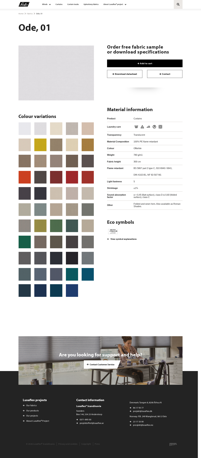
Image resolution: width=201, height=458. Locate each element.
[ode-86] (40, 242)
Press (97, 444)
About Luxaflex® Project (37, 420)
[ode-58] (56, 242)
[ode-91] (72, 193)
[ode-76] (24, 161)
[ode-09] (72, 128)
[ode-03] (56, 193)
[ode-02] (56, 128)
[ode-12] (87, 177)
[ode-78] (24, 193)
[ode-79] (56, 144)
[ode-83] (87, 242)
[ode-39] (40, 258)
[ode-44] (72, 290)
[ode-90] (24, 144)
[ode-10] (72, 177)
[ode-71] (72, 161)
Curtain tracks (73, 4)
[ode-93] (56, 209)
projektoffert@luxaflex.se (92, 423)
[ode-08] (72, 209)
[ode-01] (40, 128)
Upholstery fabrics (91, 4)
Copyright (86, 444)
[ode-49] (40, 209)
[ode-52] (24, 209)
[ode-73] (24, 258)
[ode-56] (40, 225)
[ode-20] (24, 177)
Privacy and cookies (68, 444)
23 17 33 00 (138, 421)
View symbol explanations (123, 239)
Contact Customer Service (101, 364)
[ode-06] (87, 128)
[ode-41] (24, 274)
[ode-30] (56, 274)
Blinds (44, 4)
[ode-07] (72, 144)
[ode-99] (72, 258)
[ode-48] (56, 290)
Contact (166, 74)
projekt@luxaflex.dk (142, 411)
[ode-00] (24, 128)
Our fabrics (31, 405)
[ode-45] (72, 274)
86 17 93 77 (138, 407)
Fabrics (30, 13)
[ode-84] (24, 290)
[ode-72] (56, 161)
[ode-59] (72, 225)
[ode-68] (87, 144)
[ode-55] (24, 242)
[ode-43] (40, 290)
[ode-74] (72, 242)
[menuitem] (46, 4)
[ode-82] (24, 225)
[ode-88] (56, 258)
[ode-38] (40, 193)
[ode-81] (87, 258)
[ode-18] (56, 177)
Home (21, 13)
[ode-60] (40, 144)
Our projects (32, 415)
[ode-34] (40, 274)
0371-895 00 (85, 419)
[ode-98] (87, 225)
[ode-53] (87, 209)
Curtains (59, 4)
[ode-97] (40, 161)
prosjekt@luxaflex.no (143, 425)
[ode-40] (87, 274)
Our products (32, 410)
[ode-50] (56, 225)
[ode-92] (87, 193)
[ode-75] (40, 177)
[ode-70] (87, 161)
